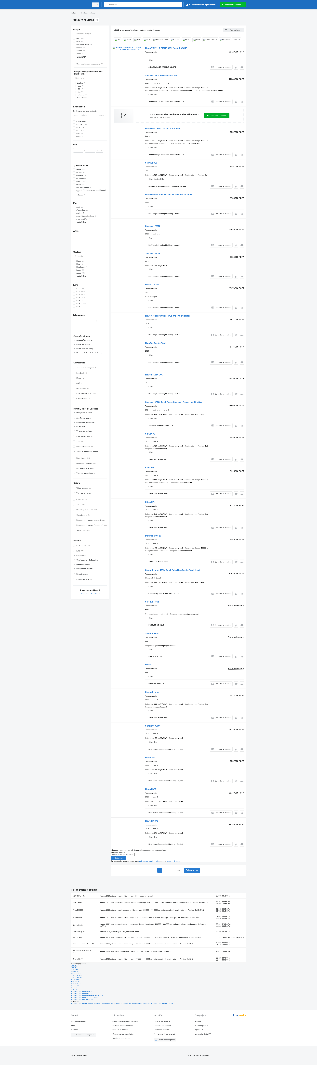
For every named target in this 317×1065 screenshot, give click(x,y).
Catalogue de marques (121, 1038)
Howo (148, 665)
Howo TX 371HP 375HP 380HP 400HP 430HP (166, 48)
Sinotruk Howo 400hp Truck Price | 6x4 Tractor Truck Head (172, 570)
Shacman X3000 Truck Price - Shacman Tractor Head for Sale (173, 402)
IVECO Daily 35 (79, 896)
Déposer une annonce (216, 116)
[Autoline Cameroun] (80, 5)
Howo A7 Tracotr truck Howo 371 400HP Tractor (167, 316)
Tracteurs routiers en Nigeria (82, 1003)
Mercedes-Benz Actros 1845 (84, 944)
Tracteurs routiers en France (162, 1003)
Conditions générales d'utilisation (125, 1021)
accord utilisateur (173, 861)
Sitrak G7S (150, 434)
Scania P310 (151, 163)
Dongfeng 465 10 (153, 536)
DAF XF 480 (77, 902)
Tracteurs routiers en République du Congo (111, 1003)
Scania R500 (78, 959)
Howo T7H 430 (152, 285)
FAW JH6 (149, 468)
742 (178, 870)
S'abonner (119, 858)
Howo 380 (150, 758)
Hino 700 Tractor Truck (156, 343)
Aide (73, 1026)
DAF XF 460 (77, 937)
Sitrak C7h (150, 502)
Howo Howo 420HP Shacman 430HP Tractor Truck (168, 194)
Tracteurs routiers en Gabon (139, 1003)
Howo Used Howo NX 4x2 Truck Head (163, 129)
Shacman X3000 (152, 726)
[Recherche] (106, 4)
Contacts (74, 1030)
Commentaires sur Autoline (123, 1034)
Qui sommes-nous (78, 1021)
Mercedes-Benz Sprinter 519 (82, 951)
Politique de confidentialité (122, 1026)
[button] (236, 67)
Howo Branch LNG (154, 375)
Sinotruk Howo (152, 602)
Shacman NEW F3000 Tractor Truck (162, 76)
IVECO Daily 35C (79, 932)
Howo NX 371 (151, 821)
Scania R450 (78, 925)
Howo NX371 (151, 789)
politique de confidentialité (149, 861)
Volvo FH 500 (78, 910)
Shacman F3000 (152, 226)
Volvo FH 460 (78, 918)
